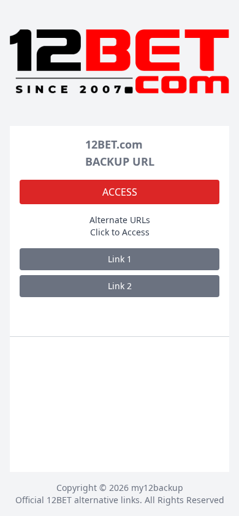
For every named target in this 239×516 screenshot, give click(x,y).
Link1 (120, 259)
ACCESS (119, 192)
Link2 (120, 286)
